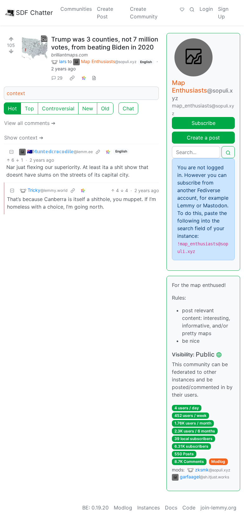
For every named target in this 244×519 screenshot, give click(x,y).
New (87, 108)
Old (105, 108)
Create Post (105, 13)
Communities (76, 9)
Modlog (218, 461)
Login (206, 9)
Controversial (58, 108)
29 (60, 78)
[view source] (94, 77)
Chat (128, 108)
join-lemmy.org (218, 507)
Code (188, 507)
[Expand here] (34, 48)
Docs (171, 507)
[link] (72, 78)
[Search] (192, 9)
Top (29, 108)
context (16, 93)
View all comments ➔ (29, 123)
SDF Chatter (34, 12)
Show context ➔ (23, 137)
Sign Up (223, 13)
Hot (12, 108)
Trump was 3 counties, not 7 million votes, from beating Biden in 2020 (104, 43)
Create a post (203, 137)
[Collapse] (11, 152)
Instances (148, 507)
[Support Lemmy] (182, 9)
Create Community (144, 13)
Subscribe (203, 123)
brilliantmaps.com (69, 54)
